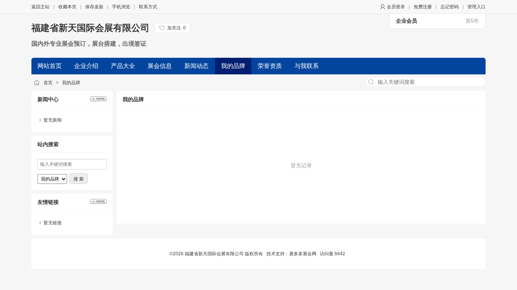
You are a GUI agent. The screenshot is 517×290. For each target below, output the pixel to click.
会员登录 (396, 6)
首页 (48, 82)
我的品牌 (71, 82)
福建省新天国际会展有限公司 (90, 28)
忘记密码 (450, 6)
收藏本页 (67, 6)
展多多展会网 (302, 253)
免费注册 (423, 6)
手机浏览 (121, 6)
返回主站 (40, 6)
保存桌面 (94, 6)
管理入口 (476, 6)
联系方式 (148, 6)
